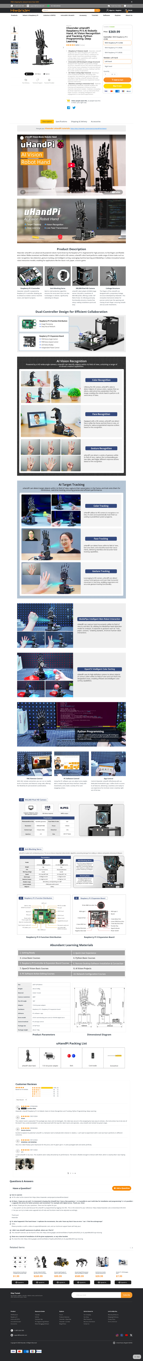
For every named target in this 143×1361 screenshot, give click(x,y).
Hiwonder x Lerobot (64, 1321)
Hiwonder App (39, 1319)
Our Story (86, 1317)
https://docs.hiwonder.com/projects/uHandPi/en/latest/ (89, 128)
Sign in (111, 10)
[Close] (131, 2)
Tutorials (37, 1314)
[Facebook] (68, 107)
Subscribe (126, 1295)
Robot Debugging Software (42, 1324)
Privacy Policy (111, 1319)
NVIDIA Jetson (14, 1314)
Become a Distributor (89, 1321)
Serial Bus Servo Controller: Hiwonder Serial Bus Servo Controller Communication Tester (102, 1273)
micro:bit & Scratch (16, 1321)
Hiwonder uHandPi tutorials (57, 128)
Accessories (14, 1324)
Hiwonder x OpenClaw (65, 1319)
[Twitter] (74, 107)
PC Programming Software (42, 1321)
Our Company (87, 1314)
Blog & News (62, 1324)
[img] (25, 1106)
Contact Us (86, 1324)
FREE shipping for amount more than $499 (25, 2)
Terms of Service (112, 1321)
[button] (70, 45)
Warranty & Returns (113, 1314)
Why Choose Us (88, 1319)
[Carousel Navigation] (131, 1247)
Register (119, 10)
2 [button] (70, 1173)
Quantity (106, 71)
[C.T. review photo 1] (20, 1164)
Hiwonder (69, 26)
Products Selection (64, 1317)
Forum (61, 1314)
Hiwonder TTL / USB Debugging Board (122, 1273)
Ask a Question (123, 1188)
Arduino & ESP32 (15, 1319)
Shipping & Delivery (113, 1317)
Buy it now (117, 86)
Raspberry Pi (14, 1317)
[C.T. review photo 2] (29, 1164)
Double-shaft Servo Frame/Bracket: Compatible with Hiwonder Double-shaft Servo (20, 1273)
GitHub (37, 1317)
